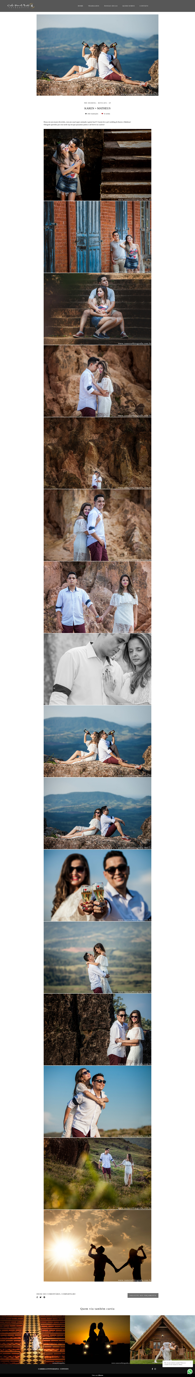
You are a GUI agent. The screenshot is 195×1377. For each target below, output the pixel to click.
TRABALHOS (93, 6)
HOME (80, 6)
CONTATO (144, 6)
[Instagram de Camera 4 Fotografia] (155, 1369)
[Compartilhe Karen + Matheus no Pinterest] (44, 1297)
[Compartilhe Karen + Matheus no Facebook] (37, 1297)
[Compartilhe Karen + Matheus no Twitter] (40, 1297)
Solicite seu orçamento (143, 1295)
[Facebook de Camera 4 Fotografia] (152, 1369)
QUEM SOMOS (128, 6)
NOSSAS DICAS (111, 6)
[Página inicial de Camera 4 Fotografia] (22, 6)
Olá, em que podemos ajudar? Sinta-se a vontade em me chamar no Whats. (175, 1363)
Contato (64, 1369)
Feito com (97, 1375)
